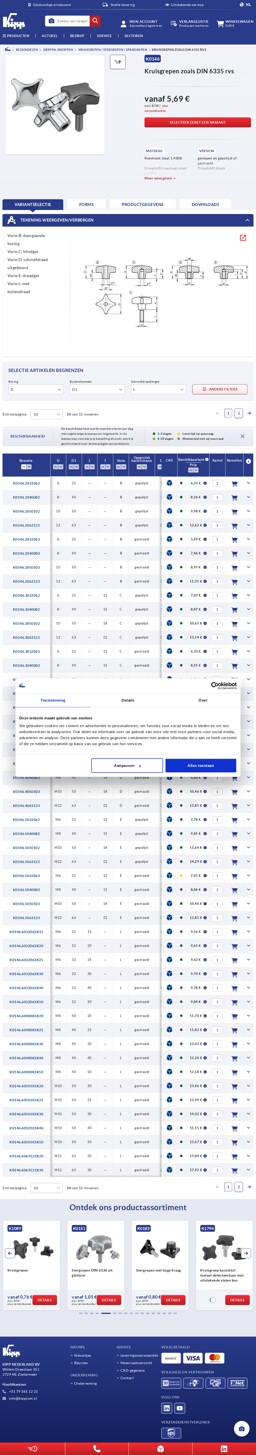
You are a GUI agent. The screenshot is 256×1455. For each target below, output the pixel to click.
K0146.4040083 (26, 778)
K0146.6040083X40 (26, 1058)
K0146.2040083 (26, 553)
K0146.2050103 (26, 567)
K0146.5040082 (26, 834)
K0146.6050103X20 (26, 1086)
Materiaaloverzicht (136, 1363)
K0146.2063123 (26, 581)
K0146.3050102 (26, 623)
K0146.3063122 (26, 638)
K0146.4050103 (26, 792)
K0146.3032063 (26, 652)
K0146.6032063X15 (26, 932)
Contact (127, 1378)
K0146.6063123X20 (26, 1156)
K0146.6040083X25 (26, 1030)
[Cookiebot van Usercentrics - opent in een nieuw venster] (215, 685)
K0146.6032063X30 (26, 974)
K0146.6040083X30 (26, 1044)
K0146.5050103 (26, 904)
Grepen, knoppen (57, 49)
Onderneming (85, 1383)
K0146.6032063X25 (26, 960)
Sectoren (133, 36)
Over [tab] (203, 700)
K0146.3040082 (26, 609)
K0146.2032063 (26, 539)
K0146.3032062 (26, 595)
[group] (31, 1265)
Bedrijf (77, 36)
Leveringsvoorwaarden (139, 1355)
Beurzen (81, 1363)
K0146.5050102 (26, 848)
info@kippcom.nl (22, 1398)
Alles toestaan (201, 765)
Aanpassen (124, 765)
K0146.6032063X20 (26, 946)
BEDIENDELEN (26, 49)
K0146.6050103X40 (26, 1128)
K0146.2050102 (26, 511)
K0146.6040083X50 (26, 1072)
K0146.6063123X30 (26, 1170)
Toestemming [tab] (53, 700)
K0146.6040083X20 (26, 1016)
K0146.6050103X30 (26, 1114)
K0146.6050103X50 (26, 1142)
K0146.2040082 (26, 497)
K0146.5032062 (26, 820)
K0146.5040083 (26, 890)
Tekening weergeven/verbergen (57, 220)
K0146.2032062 (26, 483)
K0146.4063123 (26, 806)
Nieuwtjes (82, 1355)
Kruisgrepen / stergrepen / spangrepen (112, 49)
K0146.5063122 (26, 862)
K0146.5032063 (26, 876)
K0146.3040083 (26, 666)
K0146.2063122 (26, 525)
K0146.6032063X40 (26, 988)
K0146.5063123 (26, 918)
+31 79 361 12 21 (23, 1391)
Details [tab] (128, 700)
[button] (80, 1313)
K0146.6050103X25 (26, 1100)
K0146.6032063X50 (26, 1002)
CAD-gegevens (132, 1370)
